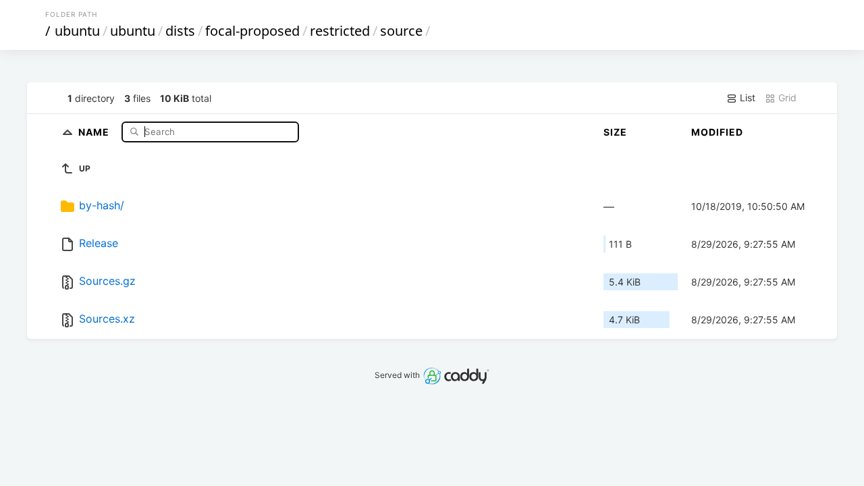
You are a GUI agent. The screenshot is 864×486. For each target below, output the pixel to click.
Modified (717, 132)
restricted (340, 31)
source (401, 31)
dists (180, 31)
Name (95, 131)
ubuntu (77, 31)
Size (615, 132)
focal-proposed (252, 31)
